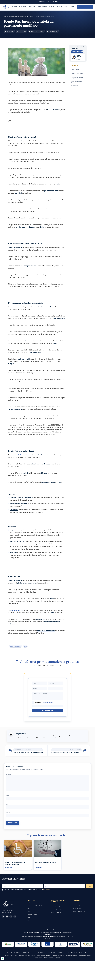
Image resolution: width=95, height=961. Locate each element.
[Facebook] (7, 916)
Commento (8, 774)
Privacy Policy (46, 889)
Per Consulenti (42, 6)
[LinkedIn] (14, 916)
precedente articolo (20, 455)
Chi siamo (14, 6)
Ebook (28, 917)
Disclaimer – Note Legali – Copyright (27, 955)
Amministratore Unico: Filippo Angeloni (70, 952)
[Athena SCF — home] (6, 7)
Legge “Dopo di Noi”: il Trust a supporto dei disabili (15, 863)
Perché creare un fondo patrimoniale (77, 78)
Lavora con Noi (76, 903)
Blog (28, 920)
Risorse (51, 6)
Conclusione (74, 85)
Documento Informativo (49, 957)
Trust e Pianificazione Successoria (46, 862)
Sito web (8, 812)
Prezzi (28, 908)
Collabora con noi (62, 6)
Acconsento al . (44, 702)
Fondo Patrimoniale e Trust (76, 82)
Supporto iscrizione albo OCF (80, 911)
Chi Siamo (29, 903)
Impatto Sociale (38, 957)
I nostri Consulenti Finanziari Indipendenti (37, 906)
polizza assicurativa (17, 610)
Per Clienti (32, 6)
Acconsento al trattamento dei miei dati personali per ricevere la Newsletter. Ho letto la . (27, 889)
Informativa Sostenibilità (71, 955)
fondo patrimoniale (15, 646)
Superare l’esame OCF (78, 908)
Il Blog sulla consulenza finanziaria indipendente (18, 16)
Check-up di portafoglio (55, 912)
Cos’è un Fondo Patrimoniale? (75, 70)
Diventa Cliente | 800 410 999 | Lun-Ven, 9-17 (48, 1)
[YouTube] (3, 916)
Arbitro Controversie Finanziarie (43, 955)
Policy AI (58, 957)
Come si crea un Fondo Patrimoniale (77, 74)
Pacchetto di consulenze (56, 907)
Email (7, 804)
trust (25, 646)
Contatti (72, 6)
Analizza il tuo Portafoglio (84, 6)
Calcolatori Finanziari (32, 914)
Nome (7, 795)
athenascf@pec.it (84, 952)
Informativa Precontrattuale (58, 955)
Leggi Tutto (8, 867)
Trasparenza (22, 6)
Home (5, 16)
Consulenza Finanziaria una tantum (58, 909)
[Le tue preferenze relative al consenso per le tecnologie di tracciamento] (2, 958)
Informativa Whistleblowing (84, 955)
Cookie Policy (14, 955)
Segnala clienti (76, 906)
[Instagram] (11, 916)
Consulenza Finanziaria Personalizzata (59, 904)
